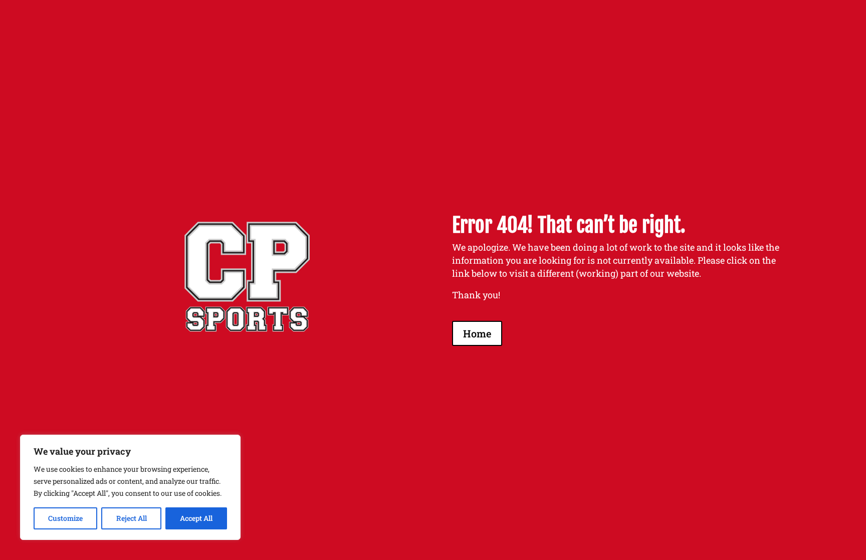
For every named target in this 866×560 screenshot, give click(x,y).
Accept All (196, 518)
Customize (65, 518)
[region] (130, 487)
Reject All (131, 518)
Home (477, 333)
